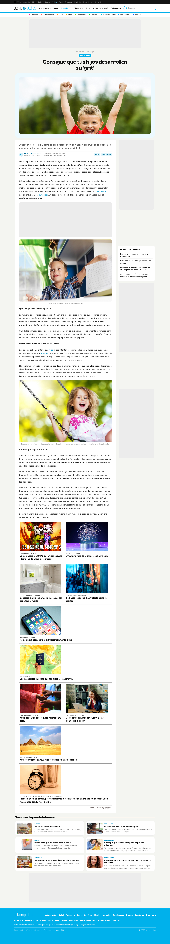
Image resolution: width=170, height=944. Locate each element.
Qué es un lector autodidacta (47, 826)
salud (67, 925)
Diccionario (151, 915)
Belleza (40, 2)
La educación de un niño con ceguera (121, 826)
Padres (54, 2)
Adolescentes (103, 920)
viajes (92, 925)
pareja (52, 925)
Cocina (47, 2)
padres (45, 925)
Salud (76, 2)
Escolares (73, 920)
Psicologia (66, 8)
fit (88, 925)
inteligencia (101, 191)
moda (24, 925)
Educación (78, 8)
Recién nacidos (31, 920)
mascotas (60, 925)
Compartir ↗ (106, 155)
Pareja (61, 2)
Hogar (90, 2)
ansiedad (45, 353)
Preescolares (61, 920)
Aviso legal (18, 930)
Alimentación (45, 8)
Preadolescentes (87, 920)
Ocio (88, 8)
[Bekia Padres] (25, 8)
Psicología (83, 2)
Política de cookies (51, 930)
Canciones (139, 915)
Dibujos (129, 915)
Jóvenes (116, 920)
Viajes (100, 2)
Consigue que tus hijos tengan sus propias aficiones (124, 843)
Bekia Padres (80, 52)
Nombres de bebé (100, 8)
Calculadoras (116, 8)
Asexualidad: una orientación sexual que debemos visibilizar (127, 861)
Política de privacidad (33, 930)
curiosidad (43, 195)
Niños (50, 920)
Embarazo (18, 920)
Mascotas (68, 2)
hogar (83, 925)
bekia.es (17, 925)
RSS (62, 930)
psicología (75, 925)
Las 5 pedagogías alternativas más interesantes (56, 860)
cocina (38, 925)
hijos (51, 350)
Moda (34, 2)
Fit (95, 2)
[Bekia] (17, 2)
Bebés (43, 920)
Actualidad (27, 2)
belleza (31, 925)
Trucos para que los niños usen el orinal (52, 842)
